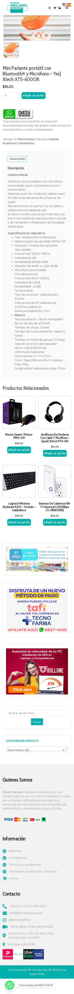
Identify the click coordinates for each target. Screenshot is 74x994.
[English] (64, 4)
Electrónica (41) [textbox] (36, 750)
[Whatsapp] (9, 985)
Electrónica (25, 139)
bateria (54, 139)
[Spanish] (69, 4)
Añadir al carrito (33, 95)
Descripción (17, 158)
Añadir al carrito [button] (19, 450)
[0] (54, 7)
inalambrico (26, 143)
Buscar (37, 721)
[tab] (17, 159)
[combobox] (37, 748)
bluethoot (10, 143)
